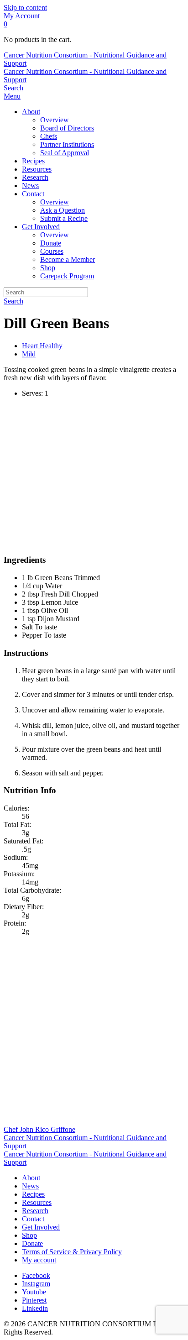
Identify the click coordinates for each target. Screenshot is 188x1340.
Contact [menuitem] (33, 194)
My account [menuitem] (39, 1260)
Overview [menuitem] (54, 120)
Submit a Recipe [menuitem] (64, 218)
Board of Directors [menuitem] (67, 128)
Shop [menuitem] (47, 268)
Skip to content (25, 7)
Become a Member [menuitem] (67, 259)
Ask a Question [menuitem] (62, 210)
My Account (22, 16)
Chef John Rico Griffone (39, 1129)
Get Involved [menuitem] (41, 226)
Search (13, 301)
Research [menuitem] (35, 177)
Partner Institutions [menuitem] (67, 144)
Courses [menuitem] (51, 251)
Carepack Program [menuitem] (67, 276)
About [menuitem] (31, 111)
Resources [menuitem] (37, 169)
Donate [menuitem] (50, 243)
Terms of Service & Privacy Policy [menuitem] (72, 1252)
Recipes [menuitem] (33, 161)
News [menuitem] (30, 185)
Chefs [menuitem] (48, 136)
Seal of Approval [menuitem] (64, 153)
